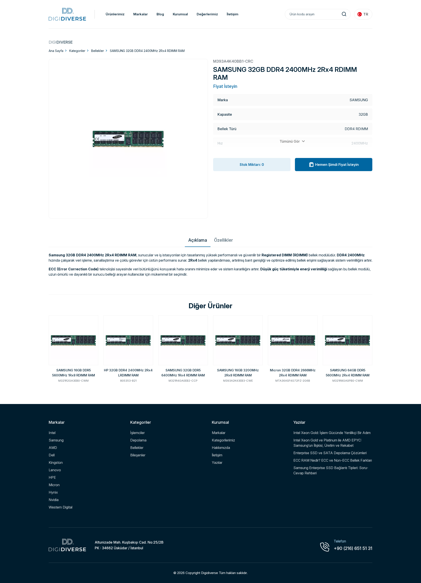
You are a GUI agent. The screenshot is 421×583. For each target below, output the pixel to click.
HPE (52, 477)
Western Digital (60, 507)
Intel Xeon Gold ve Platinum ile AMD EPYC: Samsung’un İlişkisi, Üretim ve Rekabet (327, 443)
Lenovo (55, 470)
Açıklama (197, 240)
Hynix (53, 492)
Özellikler (223, 240)
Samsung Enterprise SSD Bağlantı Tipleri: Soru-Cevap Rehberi (330, 470)
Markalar (140, 14)
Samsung (56, 440)
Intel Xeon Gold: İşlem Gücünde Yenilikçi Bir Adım (332, 433)
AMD (53, 447)
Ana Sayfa (56, 51)
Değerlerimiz (207, 14)
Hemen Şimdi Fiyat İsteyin (337, 164)
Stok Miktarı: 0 (252, 164)
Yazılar (217, 462)
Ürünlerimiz (115, 14)
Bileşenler (137, 455)
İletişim (232, 14)
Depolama (138, 440)
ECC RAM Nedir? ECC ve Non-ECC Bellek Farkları (332, 460)
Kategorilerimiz (223, 440)
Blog (160, 14)
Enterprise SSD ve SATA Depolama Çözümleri (330, 453)
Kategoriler (77, 51)
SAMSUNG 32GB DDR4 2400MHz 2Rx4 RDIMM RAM (147, 51)
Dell (52, 455)
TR (365, 14)
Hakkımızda (221, 447)
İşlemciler (137, 433)
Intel (52, 433)
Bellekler (97, 51)
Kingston (56, 462)
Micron (54, 485)
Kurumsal (180, 14)
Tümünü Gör (290, 141)
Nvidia (54, 500)
